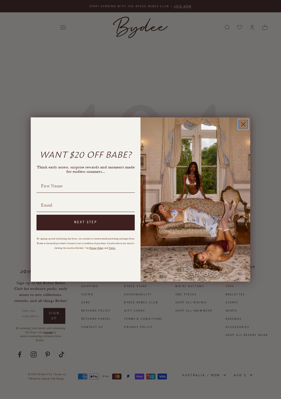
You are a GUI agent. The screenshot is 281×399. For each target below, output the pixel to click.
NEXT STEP (85, 222)
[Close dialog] (243, 124)
